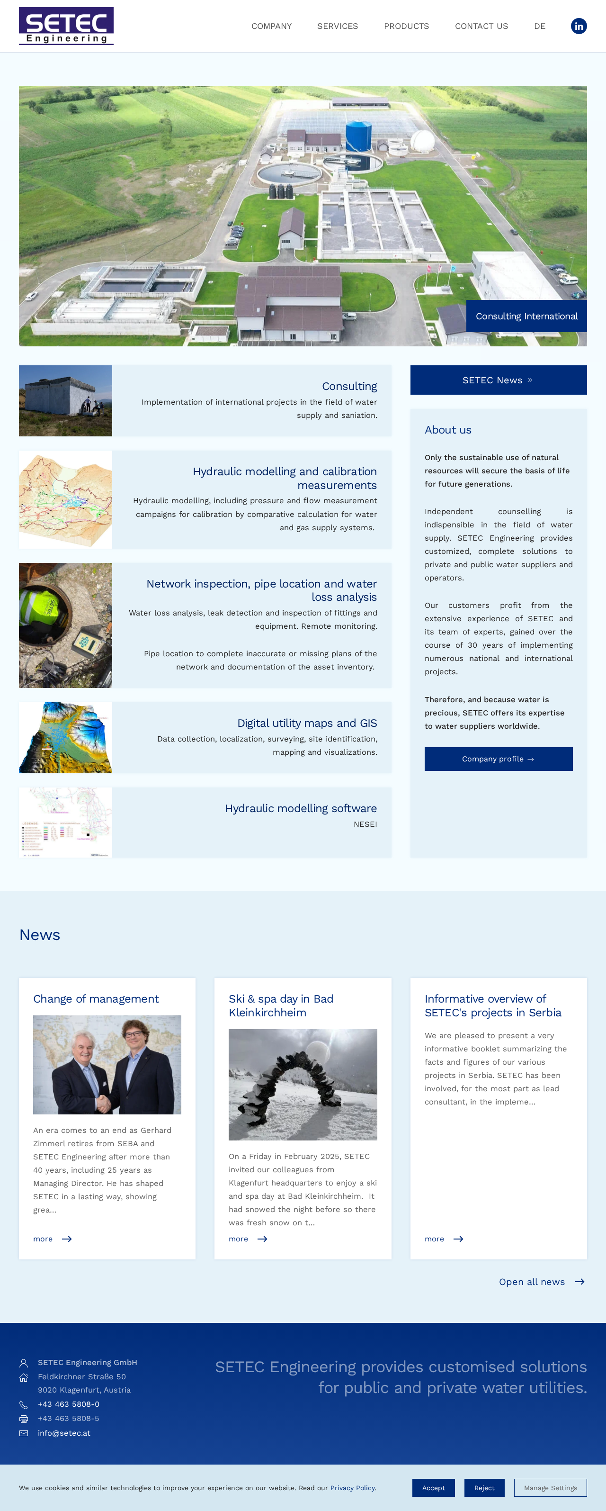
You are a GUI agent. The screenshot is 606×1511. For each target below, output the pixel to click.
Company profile (494, 758)
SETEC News (493, 380)
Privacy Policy (352, 1488)
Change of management (96, 998)
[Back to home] (66, 26)
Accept (433, 1488)
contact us (481, 26)
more (43, 1238)
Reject (484, 1488)
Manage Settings (550, 1488)
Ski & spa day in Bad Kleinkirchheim (281, 1005)
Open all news (532, 1281)
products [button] (406, 26)
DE (539, 26)
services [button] (337, 26)
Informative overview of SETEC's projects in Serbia (493, 1005)
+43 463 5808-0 (68, 1404)
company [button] (271, 26)
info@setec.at (64, 1433)
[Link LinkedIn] (579, 26)
